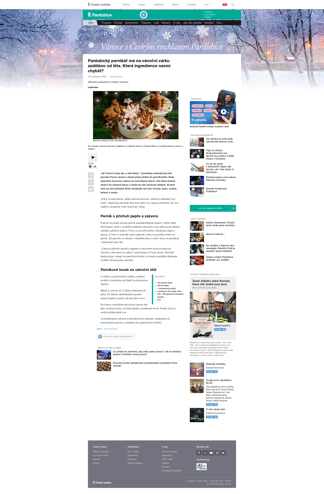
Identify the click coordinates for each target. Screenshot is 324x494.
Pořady (118, 22)
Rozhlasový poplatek (171, 470)
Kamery (208, 17)
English (228, 481)
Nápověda (167, 455)
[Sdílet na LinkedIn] (91, 189)
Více (220, 22)
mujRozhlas (159, 5)
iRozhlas (126, 5)
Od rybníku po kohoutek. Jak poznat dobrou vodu (219, 140)
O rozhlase (191, 5)
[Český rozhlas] (99, 4)
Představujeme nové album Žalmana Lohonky (221, 178)
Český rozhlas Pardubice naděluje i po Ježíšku (219, 258)
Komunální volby (101, 455)
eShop (96, 463)
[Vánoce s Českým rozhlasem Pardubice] (162, 39)
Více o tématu (198, 219)
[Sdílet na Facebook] (91, 175)
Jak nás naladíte (192, 22)
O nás (176, 22)
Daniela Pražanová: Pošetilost (216, 190)
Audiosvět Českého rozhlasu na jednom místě (209, 127)
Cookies (190, 481)
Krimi (208, 106)
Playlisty (146, 22)
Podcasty (132, 459)
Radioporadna (116, 76)
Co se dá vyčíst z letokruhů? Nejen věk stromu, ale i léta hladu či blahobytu (220, 167)
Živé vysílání (197, 115)
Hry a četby (197, 106)
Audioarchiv (210, 15)
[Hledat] (232, 4)
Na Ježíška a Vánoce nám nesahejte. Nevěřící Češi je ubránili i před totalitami (220, 248)
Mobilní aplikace (135, 463)
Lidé (156, 22)
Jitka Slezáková (110, 329)
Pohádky (196, 110)
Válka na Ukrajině (101, 451)
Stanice (175, 5)
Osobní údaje (202, 481)
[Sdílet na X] (91, 182)
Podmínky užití (216, 481)
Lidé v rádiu (167, 459)
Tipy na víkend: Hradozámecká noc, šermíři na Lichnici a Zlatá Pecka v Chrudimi (220, 154)
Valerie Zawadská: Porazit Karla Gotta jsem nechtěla (220, 224)
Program (141, 5)
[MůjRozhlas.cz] (93, 87)
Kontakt (209, 22)
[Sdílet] (95, 167)
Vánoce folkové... (215, 234)
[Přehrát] (93, 157)
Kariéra (165, 463)
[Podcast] (90, 167)
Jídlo (90, 22)
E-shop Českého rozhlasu (205, 274)
